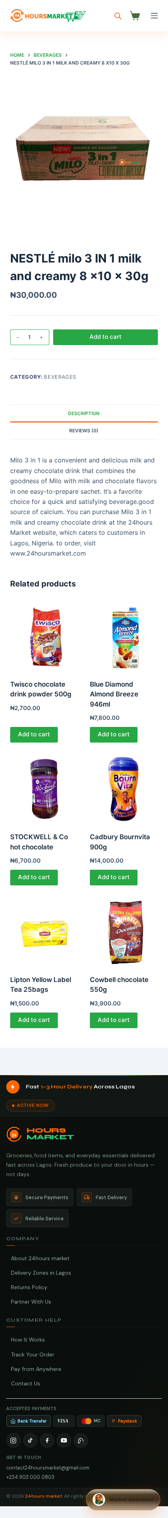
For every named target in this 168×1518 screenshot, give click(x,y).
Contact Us (25, 1383)
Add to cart (105, 336)
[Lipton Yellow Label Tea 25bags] (44, 931)
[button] (123, 1499)
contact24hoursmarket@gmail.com (47, 1467)
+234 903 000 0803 (30, 1477)
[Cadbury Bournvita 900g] (124, 788)
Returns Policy (29, 1287)
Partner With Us (31, 1301)
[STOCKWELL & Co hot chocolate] (44, 788)
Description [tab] (84, 413)
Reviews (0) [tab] (83, 430)
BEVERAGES (60, 377)
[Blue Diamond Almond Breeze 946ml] (124, 635)
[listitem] (13, 1440)
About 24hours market (40, 1258)
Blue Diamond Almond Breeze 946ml (114, 694)
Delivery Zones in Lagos (41, 1272)
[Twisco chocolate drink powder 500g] (44, 635)
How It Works (28, 1339)
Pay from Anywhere (36, 1368)
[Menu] (154, 15)
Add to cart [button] (34, 734)
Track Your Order (32, 1354)
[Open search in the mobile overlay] (118, 16)
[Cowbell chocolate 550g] (124, 931)
